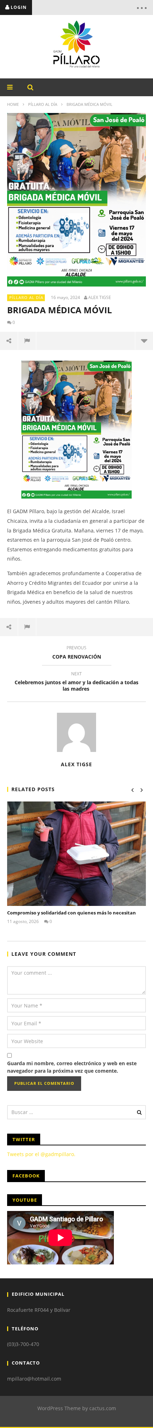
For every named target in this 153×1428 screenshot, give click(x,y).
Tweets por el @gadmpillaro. (41, 1154)
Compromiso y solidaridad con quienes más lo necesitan (71, 912)
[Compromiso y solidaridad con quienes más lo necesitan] (76, 853)
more (144, 341)
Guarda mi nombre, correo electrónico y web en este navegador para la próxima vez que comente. (72, 1067)
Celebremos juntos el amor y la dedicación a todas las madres (76, 682)
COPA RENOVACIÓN (76, 653)
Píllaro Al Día (42, 104)
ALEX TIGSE (99, 297)
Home (13, 104)
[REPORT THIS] (27, 341)
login (19, 7)
